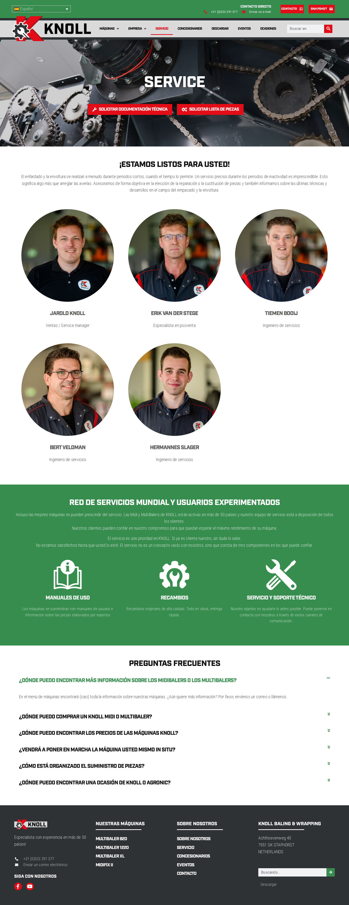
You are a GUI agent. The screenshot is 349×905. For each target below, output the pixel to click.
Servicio (162, 29)
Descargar (220, 29)
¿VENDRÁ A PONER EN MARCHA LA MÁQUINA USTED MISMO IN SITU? (97, 749)
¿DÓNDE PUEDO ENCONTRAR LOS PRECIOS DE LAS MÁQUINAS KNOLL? (98, 733)
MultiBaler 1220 (112, 848)
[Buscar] (328, 29)
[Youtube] (30, 886)
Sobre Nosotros (193, 839)
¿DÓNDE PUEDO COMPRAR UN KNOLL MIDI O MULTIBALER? (85, 716)
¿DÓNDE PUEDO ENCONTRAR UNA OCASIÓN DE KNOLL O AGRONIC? (94, 782)
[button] (174, 680)
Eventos (244, 29)
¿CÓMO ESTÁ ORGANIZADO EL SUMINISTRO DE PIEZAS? (81, 766)
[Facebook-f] (18, 886)
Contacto (186, 874)
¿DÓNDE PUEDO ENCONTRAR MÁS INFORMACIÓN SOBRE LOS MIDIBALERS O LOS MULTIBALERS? (127, 680)
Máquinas (106, 29)
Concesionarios (190, 29)
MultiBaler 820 (111, 839)
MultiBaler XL (110, 856)
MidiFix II (104, 865)
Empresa (135, 29)
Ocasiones (268, 29)
